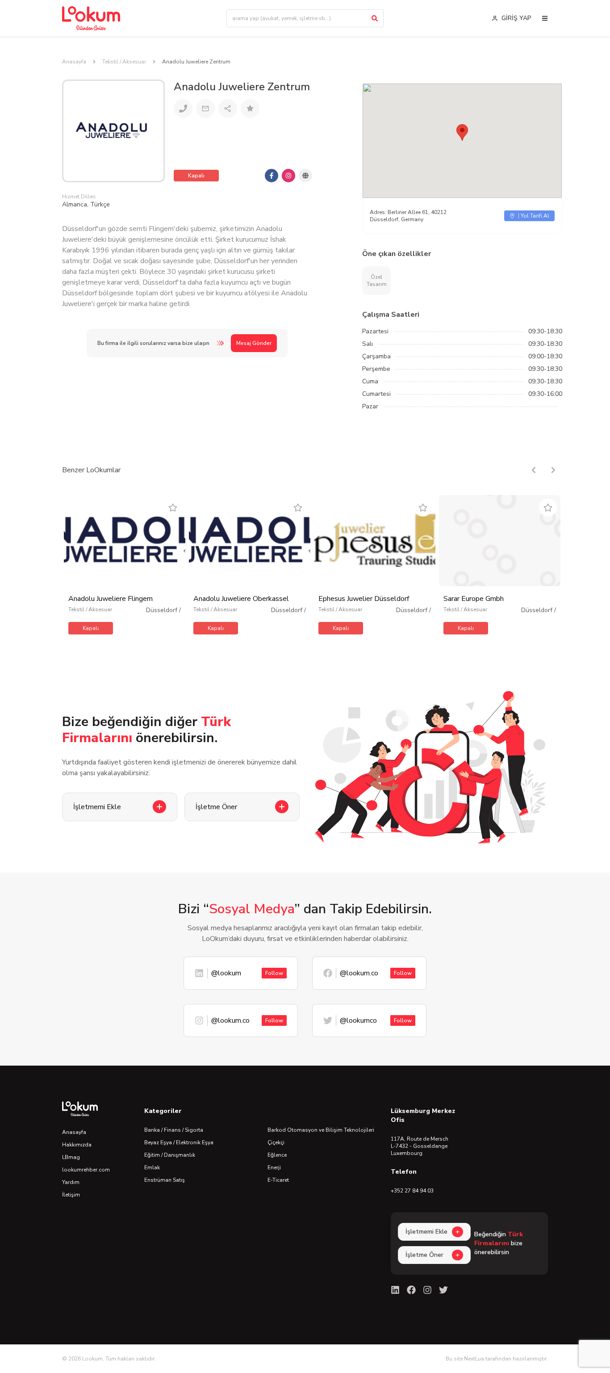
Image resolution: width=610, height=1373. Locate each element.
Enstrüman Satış (164, 1180)
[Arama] (375, 18)
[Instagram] (427, 1289)
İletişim (71, 1194)
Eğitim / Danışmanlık (169, 1155)
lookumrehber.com (86, 1169)
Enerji (274, 1167)
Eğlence (277, 1155)
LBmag (71, 1157)
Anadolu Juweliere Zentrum (196, 61)
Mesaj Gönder (254, 343)
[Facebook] (411, 1289)
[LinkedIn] (395, 1289)
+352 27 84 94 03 (412, 1190)
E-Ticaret (278, 1180)
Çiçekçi (275, 1142)
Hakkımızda (77, 1144)
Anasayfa (74, 61)
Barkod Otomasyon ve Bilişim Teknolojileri (320, 1130)
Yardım (70, 1182)
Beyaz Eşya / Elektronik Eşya (178, 1142)
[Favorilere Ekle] (173, 507)
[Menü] (545, 18)
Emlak (152, 1167)
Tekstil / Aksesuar (124, 61)
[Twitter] (443, 1289)
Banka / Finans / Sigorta (173, 1130)
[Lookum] (91, 18)
